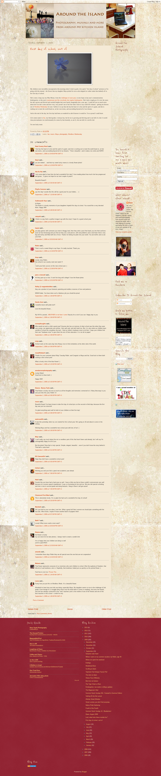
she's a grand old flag (36, 661)
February (89, 742)
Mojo (37, 437)
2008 (86, 749)
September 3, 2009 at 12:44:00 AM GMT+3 (49, 557)
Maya (57, 134)
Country (119, 177)
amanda (38, 552)
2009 (86, 639)
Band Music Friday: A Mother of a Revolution (43, 651)
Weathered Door (91, 666)
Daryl (37, 160)
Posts (120, 300)
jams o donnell (40, 275)
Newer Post (33, 609)
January (89, 745)
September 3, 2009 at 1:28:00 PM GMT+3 (48, 596)
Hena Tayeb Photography (38, 628)
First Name (120, 172)
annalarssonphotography (43, 370)
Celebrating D (34, 629)
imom (37, 401)
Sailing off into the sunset (94, 696)
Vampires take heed (92, 654)
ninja (37, 341)
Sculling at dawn (91, 669)
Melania (37, 563)
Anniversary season (36, 672)
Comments (121, 303)
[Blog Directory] (31, 766)
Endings (88, 663)
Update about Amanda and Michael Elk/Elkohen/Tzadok (46, 667)
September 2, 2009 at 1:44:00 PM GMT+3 (48, 296)
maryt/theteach (40, 353)
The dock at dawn (91, 675)
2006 (86, 755)
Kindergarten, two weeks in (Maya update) (99, 687)
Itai (44, 118)
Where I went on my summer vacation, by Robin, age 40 (103, 657)
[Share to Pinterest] (39, 134)
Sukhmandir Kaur (41, 201)
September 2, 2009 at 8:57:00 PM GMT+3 (48, 514)
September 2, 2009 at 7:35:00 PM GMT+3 (48, 489)
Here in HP (33, 644)
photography (63, 134)
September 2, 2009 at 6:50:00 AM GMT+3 (48, 183)
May (87, 733)
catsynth (38, 216)
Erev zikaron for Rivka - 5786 (38, 656)
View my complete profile (124, 232)
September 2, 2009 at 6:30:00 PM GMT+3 (48, 430)
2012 (86, 630)
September (89, 651)
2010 (86, 636)
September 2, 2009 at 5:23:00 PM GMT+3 (48, 364)
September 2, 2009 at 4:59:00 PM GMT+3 (48, 346)
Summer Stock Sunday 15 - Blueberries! (98, 711)
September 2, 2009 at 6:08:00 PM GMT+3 (48, 413)
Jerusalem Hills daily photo (39, 676)
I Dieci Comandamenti (36, 677)
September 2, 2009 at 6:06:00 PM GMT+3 (48, 395)
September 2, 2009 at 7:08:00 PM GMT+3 (48, 473)
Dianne (37, 532)
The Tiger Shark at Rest (93, 684)
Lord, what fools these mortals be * (97, 717)
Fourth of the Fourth (92, 708)
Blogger (84, 771)
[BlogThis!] (33, 134)
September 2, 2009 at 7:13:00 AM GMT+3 (48, 194)
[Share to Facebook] (37, 134)
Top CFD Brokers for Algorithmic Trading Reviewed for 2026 (47, 640)
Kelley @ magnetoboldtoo (44, 286)
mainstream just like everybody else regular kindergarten (64, 100)
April (87, 736)
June (88, 730)
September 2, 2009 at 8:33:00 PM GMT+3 (48, 500)
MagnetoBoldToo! (36, 638)
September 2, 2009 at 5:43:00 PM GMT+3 (48, 382)
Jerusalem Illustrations (36, 645)
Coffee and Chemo (36, 654)
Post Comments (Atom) (44, 613)
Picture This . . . (54, 572)
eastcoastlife (39, 419)
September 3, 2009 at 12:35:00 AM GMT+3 (49, 545)
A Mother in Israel (36, 665)
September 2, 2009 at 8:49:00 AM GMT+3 (48, 210)
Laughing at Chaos (36, 649)
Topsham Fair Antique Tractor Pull (96, 672)
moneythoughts (40, 323)
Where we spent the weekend (95, 660)
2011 (86, 633)
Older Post (106, 609)
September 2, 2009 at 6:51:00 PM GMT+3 (48, 450)
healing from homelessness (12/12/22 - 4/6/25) (43, 635)
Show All (77, 680)
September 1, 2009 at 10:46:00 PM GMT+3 (49, 153)
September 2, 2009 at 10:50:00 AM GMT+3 (49, 239)
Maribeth (38, 507)
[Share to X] (35, 134)
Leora (37, 581)
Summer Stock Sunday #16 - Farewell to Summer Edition (104, 693)
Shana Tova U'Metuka (93, 678)
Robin (37, 245)
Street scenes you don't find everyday (98, 702)
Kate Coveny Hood (41, 146)
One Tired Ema (35, 670)
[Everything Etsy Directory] (124, 381)
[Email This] (31, 134)
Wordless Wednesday (40, 107)
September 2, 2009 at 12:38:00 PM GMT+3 (49, 268)
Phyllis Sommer (40, 189)
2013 (86, 627)
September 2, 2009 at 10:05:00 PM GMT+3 (49, 526)
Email (119, 168)
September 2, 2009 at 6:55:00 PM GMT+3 (48, 461)
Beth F (37, 520)
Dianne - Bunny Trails (42, 388)
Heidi (37, 480)
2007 (86, 752)
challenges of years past (68, 98)
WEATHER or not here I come (57, 315)
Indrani (37, 468)
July (87, 727)
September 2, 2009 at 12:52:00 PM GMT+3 (49, 280)
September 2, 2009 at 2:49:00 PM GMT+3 (48, 335)
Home (70, 609)
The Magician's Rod (92, 690)
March (88, 739)
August (88, 724)
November (89, 645)
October (89, 648)
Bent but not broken (92, 681)
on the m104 (34, 660)
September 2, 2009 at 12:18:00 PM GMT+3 (49, 251)
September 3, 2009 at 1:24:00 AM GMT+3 (48, 574)
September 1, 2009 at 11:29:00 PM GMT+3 (48, 165)
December (89, 642)
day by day (38, 171)
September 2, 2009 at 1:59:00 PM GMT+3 (48, 317)
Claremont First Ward (42, 495)
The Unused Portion (36, 633)
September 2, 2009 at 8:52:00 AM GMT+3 (48, 222)
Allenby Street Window (93, 699)
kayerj (37, 228)
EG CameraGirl (40, 456)
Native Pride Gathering (93, 705)
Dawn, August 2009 (92, 714)
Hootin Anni (39, 302)
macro (52, 134)
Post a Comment (38, 600)
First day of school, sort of (48, 49)
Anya (37, 257)
